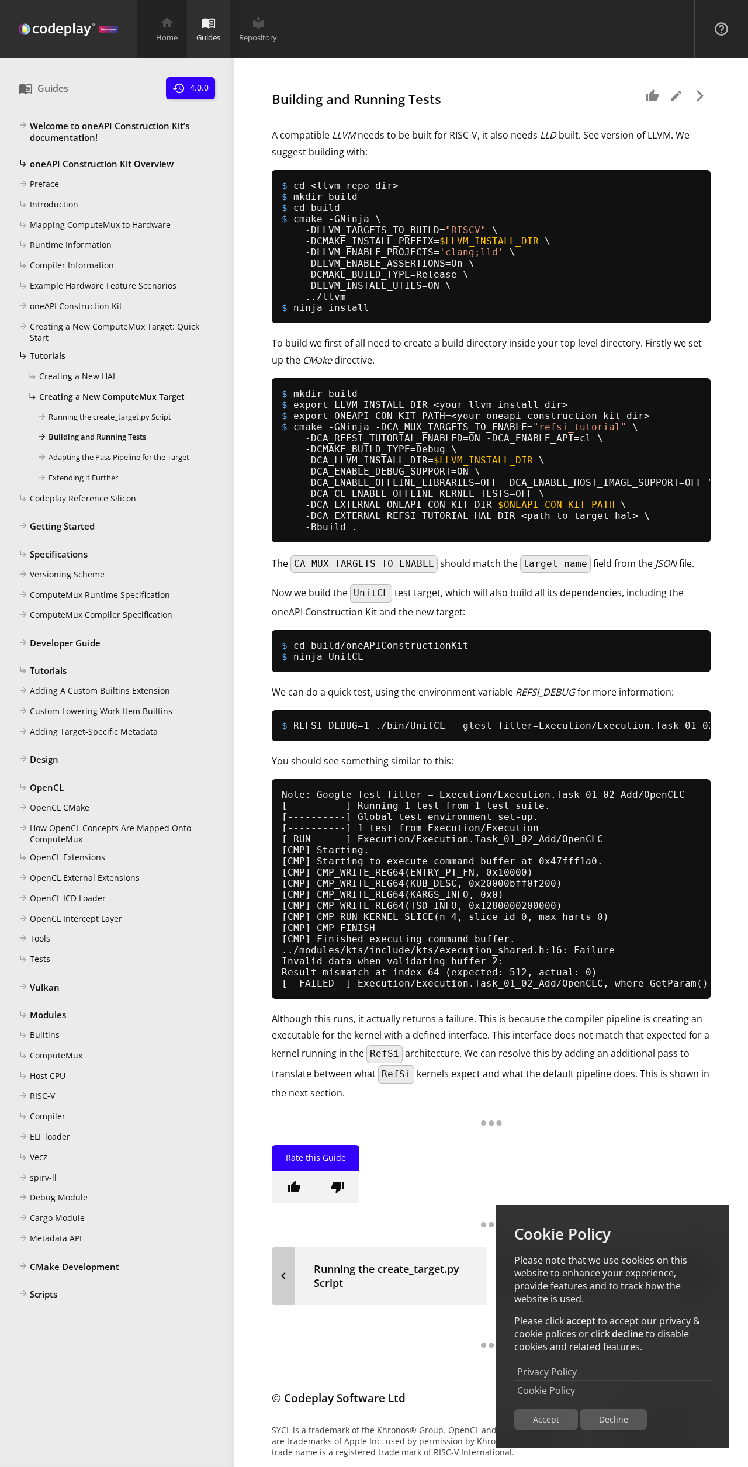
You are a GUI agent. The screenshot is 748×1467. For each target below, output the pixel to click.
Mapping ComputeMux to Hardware (95, 224)
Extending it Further (77, 477)
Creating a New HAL (72, 376)
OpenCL (41, 787)
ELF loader (44, 1137)
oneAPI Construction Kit (70, 306)
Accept (546, 1419)
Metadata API (50, 1238)
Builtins (39, 1035)
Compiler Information (66, 265)
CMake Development (69, 1266)
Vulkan (39, 987)
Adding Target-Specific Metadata (88, 731)
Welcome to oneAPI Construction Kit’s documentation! (104, 131)
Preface (39, 184)
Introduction (48, 204)
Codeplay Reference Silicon (77, 498)
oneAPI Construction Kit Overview (96, 164)
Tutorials (42, 356)
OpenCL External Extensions (79, 878)
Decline (613, 1419)
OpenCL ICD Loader (62, 898)
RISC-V (37, 1096)
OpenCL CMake (54, 807)
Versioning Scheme (62, 574)
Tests (34, 959)
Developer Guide (60, 643)
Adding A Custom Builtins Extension (94, 691)
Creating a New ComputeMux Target (106, 396)
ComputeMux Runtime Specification (94, 594)
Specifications (53, 554)
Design (38, 760)
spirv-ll (38, 1177)
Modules (42, 1015)
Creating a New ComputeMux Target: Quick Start (109, 332)
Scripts (38, 1294)
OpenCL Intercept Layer (70, 918)
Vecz (33, 1156)
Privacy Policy (547, 1371)
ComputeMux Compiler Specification (95, 615)
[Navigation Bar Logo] (68, 29)
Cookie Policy (546, 1390)
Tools (34, 938)
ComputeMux (50, 1055)
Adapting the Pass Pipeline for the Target (113, 457)
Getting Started (57, 526)
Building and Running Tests (91, 437)
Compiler (42, 1116)
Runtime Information (65, 245)
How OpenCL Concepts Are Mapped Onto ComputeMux (105, 833)
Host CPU (42, 1075)
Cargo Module (52, 1218)
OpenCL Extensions (62, 857)
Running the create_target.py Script (104, 416)
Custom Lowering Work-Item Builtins (95, 711)
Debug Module (53, 1197)
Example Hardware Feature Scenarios (97, 285)
